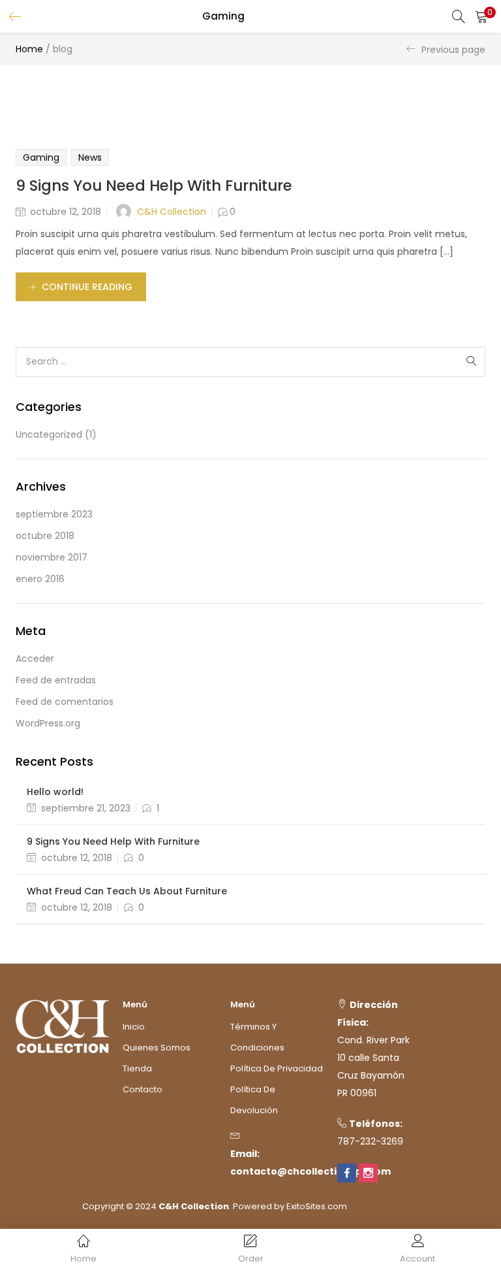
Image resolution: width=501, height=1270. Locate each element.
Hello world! (55, 791)
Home (29, 49)
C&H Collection (171, 211)
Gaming (41, 157)
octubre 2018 (45, 535)
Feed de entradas (56, 680)
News (90, 157)
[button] (481, 16)
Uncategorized (49, 434)
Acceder (35, 658)
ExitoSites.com (316, 1206)
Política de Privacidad (276, 1068)
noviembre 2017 (51, 557)
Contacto (142, 1089)
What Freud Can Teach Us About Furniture (127, 891)
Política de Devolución (254, 1099)
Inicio (134, 1026)
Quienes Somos (156, 1047)
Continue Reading (87, 286)
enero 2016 (40, 578)
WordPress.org (48, 723)
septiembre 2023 (54, 514)
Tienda (137, 1068)
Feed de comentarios (65, 701)
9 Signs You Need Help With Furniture (154, 185)
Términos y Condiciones (257, 1037)
